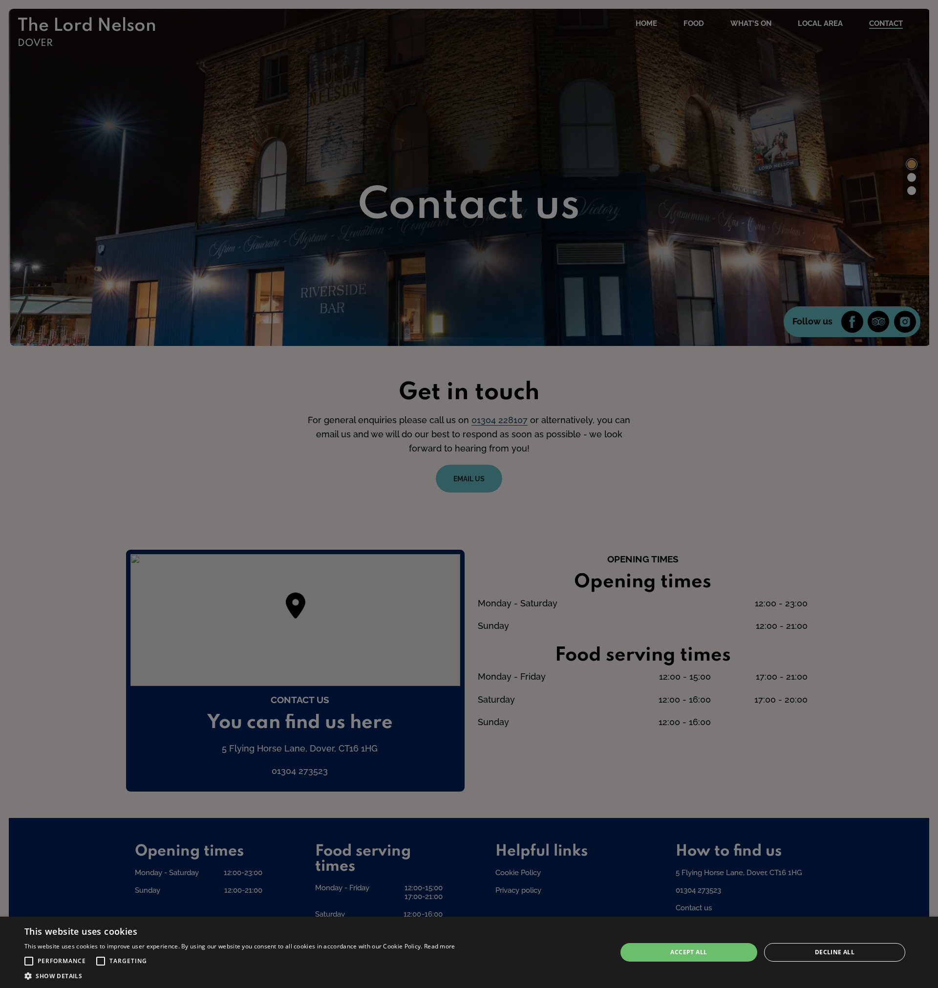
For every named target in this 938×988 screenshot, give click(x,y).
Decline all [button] (834, 952)
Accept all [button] (688, 952)
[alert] (469, 952)
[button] (29, 961)
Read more (439, 946)
